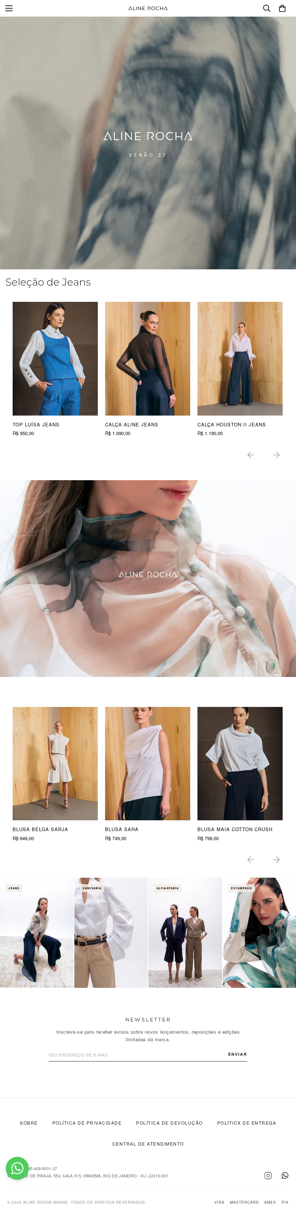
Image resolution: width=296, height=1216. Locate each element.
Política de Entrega (247, 1123)
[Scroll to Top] (282, 1176)
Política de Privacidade (87, 1123)
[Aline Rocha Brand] (148, 8)
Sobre (29, 1123)
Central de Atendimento (148, 1144)
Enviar (237, 1054)
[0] (282, 8)
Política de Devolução (169, 1123)
